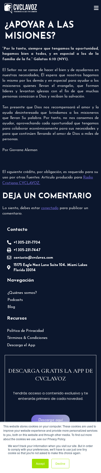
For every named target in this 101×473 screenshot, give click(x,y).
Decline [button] (60, 463)
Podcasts (15, 300)
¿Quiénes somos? (22, 293)
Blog (11, 307)
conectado (49, 208)
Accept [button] (40, 463)
